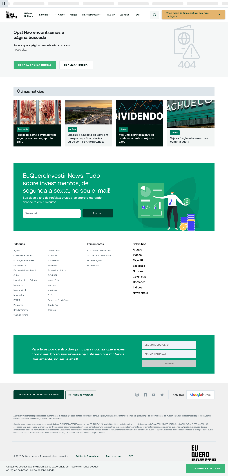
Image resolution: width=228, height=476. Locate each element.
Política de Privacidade (87, 456)
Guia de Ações (94, 260)
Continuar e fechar (205, 468)
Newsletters (140, 292)
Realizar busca (76, 65)
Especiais (124, 14)
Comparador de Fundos (99, 250)
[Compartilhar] (55, 140)
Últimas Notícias (28, 14)
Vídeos (137, 255)
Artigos (73, 14)
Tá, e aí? (111, 14)
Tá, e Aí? (138, 260)
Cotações (139, 282)
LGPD (130, 456)
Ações (72, 129)
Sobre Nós (139, 244)
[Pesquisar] (154, 15)
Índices (137, 287)
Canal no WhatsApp (83, 395)
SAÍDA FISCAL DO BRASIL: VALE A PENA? (39, 394)
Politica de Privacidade (41, 470)
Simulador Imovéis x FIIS (99, 255)
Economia (23, 129)
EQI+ (138, 14)
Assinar (98, 213)
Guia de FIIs (93, 265)
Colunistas (139, 276)
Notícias (138, 271)
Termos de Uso (113, 456)
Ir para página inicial (34, 65)
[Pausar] (4, 4)
